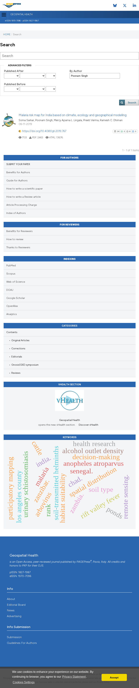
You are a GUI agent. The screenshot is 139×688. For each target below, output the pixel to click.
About (11, 599)
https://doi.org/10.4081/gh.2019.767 (44, 131)
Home (6, 34)
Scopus (10, 273)
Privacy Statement (74, 676)
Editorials (16, 356)
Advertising (14, 616)
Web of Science (15, 281)
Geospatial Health (21, 14)
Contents (11, 332)
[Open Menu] (4, 15)
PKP (24, 565)
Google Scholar (15, 298)
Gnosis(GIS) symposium (25, 364)
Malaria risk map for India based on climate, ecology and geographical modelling (73, 115)
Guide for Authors (17, 180)
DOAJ (9, 289)
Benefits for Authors (18, 172)
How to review (14, 239)
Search (132, 102)
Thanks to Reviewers (18, 247)
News (10, 610)
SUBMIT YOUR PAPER (18, 164)
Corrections (18, 348)
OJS (40, 565)
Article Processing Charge (21, 204)
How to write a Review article (23, 196)
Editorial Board (16, 604)
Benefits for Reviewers (19, 231)
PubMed (11, 265)
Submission (14, 637)
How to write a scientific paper (24, 188)
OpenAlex (12, 306)
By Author (76, 71)
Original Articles (20, 340)
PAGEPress (83, 561)
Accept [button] (114, 677)
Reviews (15, 372)
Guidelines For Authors (22, 643)
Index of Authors (16, 213)
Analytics (11, 314)
